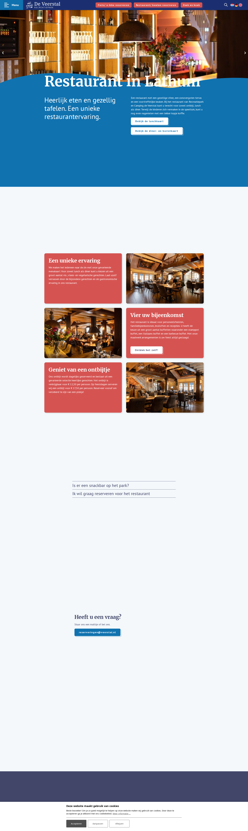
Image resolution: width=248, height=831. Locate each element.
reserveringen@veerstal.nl (97, 632)
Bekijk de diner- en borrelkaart (156, 131)
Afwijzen (119, 823)
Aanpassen (98, 823)
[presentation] (3, 53)
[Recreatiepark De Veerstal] (43, 5)
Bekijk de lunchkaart (149, 121)
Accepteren (76, 823)
